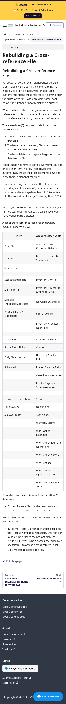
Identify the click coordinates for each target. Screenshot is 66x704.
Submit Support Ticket (15, 677)
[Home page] (5, 34)
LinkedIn (7, 639)
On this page (11, 47)
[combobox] (55, 25)
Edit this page (14, 561)
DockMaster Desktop (14, 606)
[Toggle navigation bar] (4, 25)
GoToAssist (8, 682)
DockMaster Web (12, 611)
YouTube (7, 649)
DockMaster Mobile (13, 616)
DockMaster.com (12, 634)
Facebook (8, 644)
